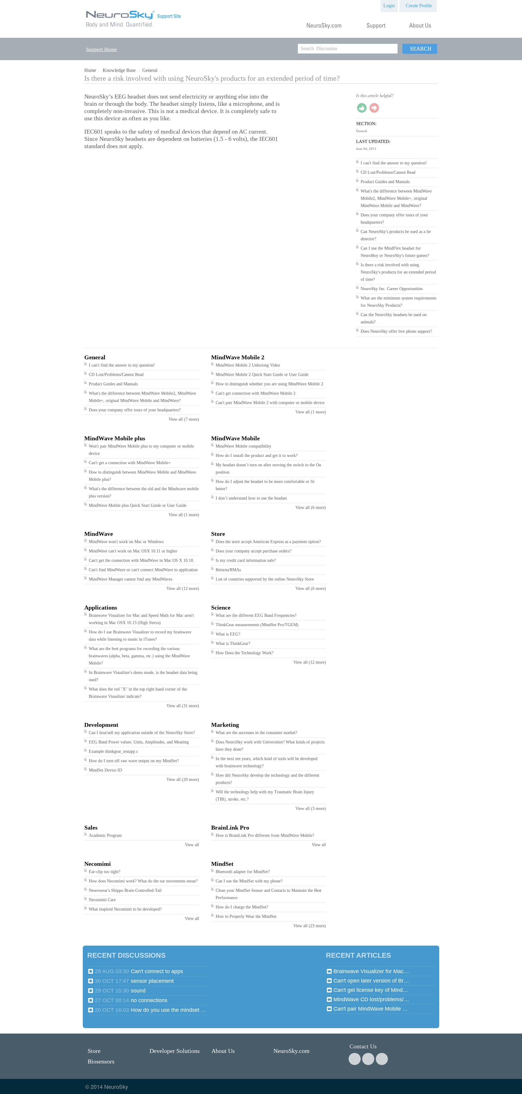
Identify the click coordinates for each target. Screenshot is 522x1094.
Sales (91, 827)
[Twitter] (368, 1059)
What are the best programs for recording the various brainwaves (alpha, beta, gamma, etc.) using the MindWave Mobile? (139, 655)
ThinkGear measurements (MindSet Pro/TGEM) (257, 625)
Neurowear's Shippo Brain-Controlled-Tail (125, 890)
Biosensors (101, 1061)
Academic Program (105, 835)
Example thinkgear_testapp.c (113, 751)
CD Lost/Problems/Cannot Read (388, 172)
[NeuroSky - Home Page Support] (134, 27)
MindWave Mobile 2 (237, 357)
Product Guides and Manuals (385, 182)
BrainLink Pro (230, 827)
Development (101, 724)
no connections (149, 1000)
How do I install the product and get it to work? (257, 455)
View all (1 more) (310, 412)
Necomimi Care (102, 900)
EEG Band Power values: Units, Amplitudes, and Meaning (139, 742)
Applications (100, 607)
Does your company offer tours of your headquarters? (135, 410)
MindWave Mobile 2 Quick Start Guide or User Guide (262, 374)
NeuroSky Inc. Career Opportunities (392, 288)
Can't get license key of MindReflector (371, 990)
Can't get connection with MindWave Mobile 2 (255, 393)
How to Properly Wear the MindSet (246, 916)
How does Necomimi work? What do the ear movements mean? (143, 881)
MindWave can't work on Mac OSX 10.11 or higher (133, 551)
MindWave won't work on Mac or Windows (126, 541)
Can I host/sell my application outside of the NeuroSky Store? (142, 732)
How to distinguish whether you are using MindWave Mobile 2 (269, 384)
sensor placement (152, 981)
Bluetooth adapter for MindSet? (243, 871)
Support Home (101, 49)
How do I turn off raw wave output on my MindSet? (134, 761)
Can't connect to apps (157, 971)
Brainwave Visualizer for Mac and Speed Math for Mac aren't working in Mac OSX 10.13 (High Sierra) (371, 971)
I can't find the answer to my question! (394, 163)
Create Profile (419, 5)
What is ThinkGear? (233, 643)
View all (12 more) (182, 588)
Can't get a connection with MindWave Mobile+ (130, 463)
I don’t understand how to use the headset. (252, 498)
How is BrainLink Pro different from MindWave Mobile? (265, 835)
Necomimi (97, 863)
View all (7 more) (184, 419)
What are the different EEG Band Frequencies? (256, 615)
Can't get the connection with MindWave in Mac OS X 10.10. (141, 560)
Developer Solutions (175, 1050)
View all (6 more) (310, 507)
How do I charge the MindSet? (242, 907)
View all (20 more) (182, 779)
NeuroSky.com (291, 1050)
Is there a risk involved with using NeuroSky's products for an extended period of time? (398, 272)
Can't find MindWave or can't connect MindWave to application (143, 570)
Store (218, 533)
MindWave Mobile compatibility (243, 446)
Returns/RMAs (228, 570)
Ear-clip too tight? (104, 871)
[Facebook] (355, 1059)
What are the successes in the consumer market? (256, 732)
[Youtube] (382, 1059)
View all (192, 845)
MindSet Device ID (105, 770)
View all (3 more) (310, 808)
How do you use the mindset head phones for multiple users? (168, 1010)
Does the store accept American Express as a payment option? (268, 541)
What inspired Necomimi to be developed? (125, 909)
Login (389, 5)
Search (420, 49)
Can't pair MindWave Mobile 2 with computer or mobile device (270, 402)
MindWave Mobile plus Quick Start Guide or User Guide (137, 505)
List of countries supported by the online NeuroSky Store (265, 579)
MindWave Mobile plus (114, 438)
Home (90, 70)
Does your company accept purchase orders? (253, 551)
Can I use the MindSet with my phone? (249, 881)
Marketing (225, 724)
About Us (223, 1050)
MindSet (222, 863)
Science (220, 607)
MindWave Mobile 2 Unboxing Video (248, 365)
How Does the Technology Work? (244, 653)
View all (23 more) (309, 926)
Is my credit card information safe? (246, 560)
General (149, 70)
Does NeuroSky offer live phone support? (396, 331)
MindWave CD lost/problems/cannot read (371, 999)
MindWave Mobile (235, 438)
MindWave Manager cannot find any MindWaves (130, 579)
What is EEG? (228, 634)
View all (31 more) (182, 706)
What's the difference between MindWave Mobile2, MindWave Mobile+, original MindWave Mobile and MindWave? (396, 198)
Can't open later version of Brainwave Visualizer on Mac (371, 981)
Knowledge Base (119, 70)
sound (138, 991)
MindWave (98, 533)
